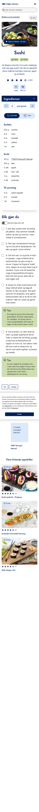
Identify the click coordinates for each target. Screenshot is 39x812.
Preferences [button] (14, 408)
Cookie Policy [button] (8, 406)
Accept (19, 414)
